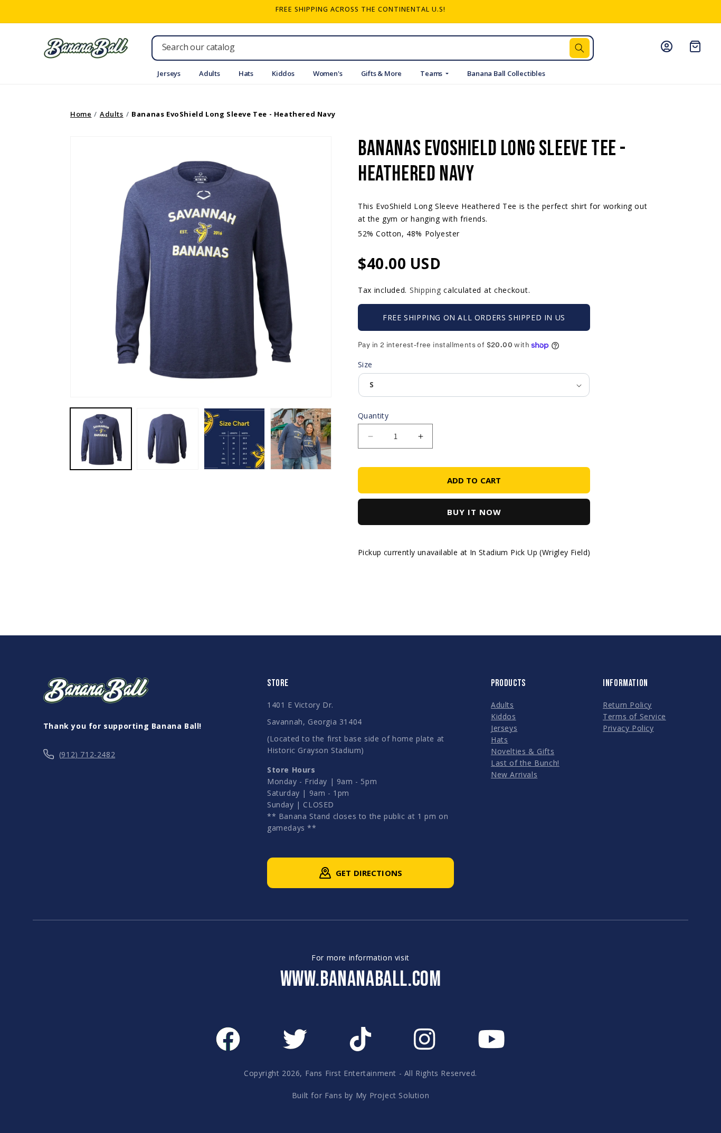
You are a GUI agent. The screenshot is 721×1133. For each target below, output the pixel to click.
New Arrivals (514, 774)
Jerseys (169, 73)
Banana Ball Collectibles (506, 73)
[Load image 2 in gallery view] (167, 438)
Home (80, 114)
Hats (246, 73)
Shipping (425, 290)
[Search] (580, 48)
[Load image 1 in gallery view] (100, 438)
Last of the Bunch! (525, 763)
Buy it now (474, 512)
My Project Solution (392, 1095)
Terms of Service (634, 716)
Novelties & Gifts (522, 751)
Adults (209, 73)
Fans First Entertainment (350, 1073)
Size (365, 364)
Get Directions (369, 873)
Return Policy (627, 705)
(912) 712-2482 (87, 754)
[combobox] (372, 48)
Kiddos (283, 73)
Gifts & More (381, 73)
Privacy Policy (628, 728)
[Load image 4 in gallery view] (300, 438)
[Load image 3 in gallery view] (234, 438)
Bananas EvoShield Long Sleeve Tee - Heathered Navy (233, 114)
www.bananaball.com (360, 979)
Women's (328, 73)
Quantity (373, 416)
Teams (432, 73)
